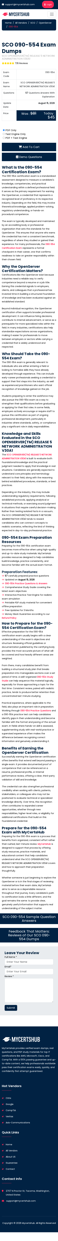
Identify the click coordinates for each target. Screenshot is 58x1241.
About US (10, 1156)
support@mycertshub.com (20, 4)
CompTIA (11, 1110)
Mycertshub (28, 1223)
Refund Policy (9, 617)
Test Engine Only (15, 134)
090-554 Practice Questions (35, 710)
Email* (8, 966)
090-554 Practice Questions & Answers (26, 583)
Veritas (9, 1116)
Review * (9, 976)
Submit (11, 1008)
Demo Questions (30, 157)
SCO (32, 22)
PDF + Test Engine (16, 137)
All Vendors (21, 22)
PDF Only (10, 130)
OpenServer (45, 22)
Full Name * (11, 957)
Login (49, 4)
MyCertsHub (44, 844)
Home (8, 22)
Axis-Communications (18, 1122)
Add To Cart (30, 147)
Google (9, 1104)
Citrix (8, 1098)
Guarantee (11, 1162)
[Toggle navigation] (51, 14)
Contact (10, 1169)
